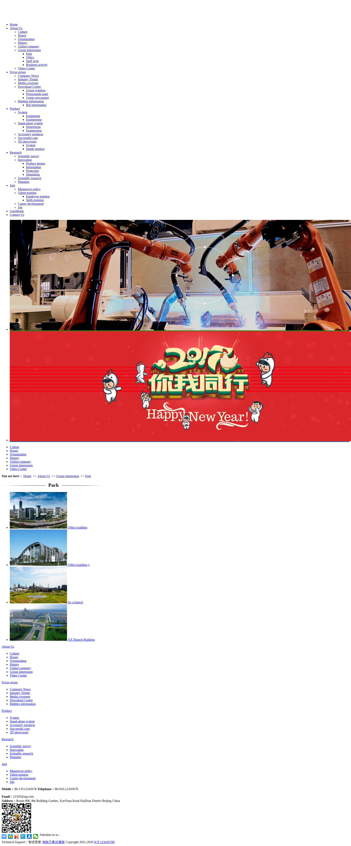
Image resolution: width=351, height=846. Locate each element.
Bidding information (31, 101)
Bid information (36, 105)
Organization (26, 39)
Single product (35, 149)
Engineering (34, 119)
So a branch (75, 602)
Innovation (25, 160)
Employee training (38, 196)
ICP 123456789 (104, 842)
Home (14, 24)
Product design (35, 163)
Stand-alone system (30, 123)
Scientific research (29, 178)
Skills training (35, 200)
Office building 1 (79, 565)
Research (16, 152)
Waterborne (33, 127)
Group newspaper (37, 97)
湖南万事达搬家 (53, 842)
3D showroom (27, 141)
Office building (77, 527)
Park (29, 53)
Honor (22, 35)
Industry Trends (28, 79)
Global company (28, 46)
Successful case (28, 138)
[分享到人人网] (29, 836)
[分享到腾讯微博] (23, 836)
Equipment (33, 116)
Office (30, 57)
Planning (23, 182)
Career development (31, 203)
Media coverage (28, 83)
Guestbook (17, 211)
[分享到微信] (35, 836)
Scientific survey (28, 156)
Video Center (26, 68)
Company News (28, 75)
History (22, 43)
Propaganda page (37, 94)
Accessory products (30, 134)
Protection (32, 171)
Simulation (33, 174)
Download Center (29, 86)
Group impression (29, 50)
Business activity (37, 64)
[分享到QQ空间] (10, 836)
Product (15, 108)
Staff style (32, 61)
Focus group (18, 72)
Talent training (27, 192)
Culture (22, 32)
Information (33, 167)
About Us (16, 28)
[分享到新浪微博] (16, 836)
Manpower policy (29, 189)
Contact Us (17, 214)
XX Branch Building (81, 639)
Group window (36, 90)
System (22, 112)
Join (12, 185)
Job (20, 207)
